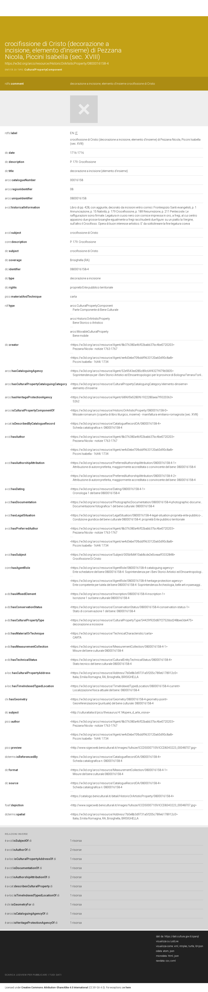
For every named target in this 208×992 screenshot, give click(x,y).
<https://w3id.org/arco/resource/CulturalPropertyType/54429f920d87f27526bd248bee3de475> (131, 622)
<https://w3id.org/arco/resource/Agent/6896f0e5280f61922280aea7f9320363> (121, 399)
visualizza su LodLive (167, 941)
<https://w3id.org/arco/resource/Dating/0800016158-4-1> (107, 491)
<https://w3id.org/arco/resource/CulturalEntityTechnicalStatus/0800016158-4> (121, 661)
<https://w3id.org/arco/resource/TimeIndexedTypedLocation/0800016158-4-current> (125, 688)
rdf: (10, 305)
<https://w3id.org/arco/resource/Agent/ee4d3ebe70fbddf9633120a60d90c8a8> (121, 359)
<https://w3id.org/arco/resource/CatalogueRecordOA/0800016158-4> (115, 425)
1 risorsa (76, 840)
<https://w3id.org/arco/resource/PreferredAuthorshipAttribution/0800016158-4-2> (133, 478)
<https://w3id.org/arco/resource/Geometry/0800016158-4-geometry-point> (119, 701)
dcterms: (21, 756)
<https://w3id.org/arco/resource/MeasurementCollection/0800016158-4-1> (119, 648)
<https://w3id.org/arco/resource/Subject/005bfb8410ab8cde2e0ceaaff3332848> (122, 556)
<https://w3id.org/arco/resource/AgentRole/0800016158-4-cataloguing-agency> (136, 569)
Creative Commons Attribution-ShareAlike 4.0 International (54, 987)
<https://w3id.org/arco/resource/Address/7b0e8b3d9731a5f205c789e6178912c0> (124, 675)
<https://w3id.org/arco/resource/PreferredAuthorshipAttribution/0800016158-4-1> (133, 465)
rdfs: (14, 83)
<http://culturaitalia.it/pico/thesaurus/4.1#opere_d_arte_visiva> (110, 712)
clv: (16, 699)
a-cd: (22, 207)
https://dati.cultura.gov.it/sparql (182, 936)
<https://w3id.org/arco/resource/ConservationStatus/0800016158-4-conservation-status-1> (130, 609)
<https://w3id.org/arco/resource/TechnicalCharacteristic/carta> (111, 635)
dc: (10, 152)
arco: (20, 180)
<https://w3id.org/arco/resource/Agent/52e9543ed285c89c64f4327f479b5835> (136, 373)
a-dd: (20, 594)
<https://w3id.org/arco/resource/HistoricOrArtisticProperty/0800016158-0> (134, 412)
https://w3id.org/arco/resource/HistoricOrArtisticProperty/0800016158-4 (57, 63)
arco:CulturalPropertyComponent (94, 307)
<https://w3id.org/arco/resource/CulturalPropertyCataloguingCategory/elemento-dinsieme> (129, 386)
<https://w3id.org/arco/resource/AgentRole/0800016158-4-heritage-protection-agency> (136, 582)
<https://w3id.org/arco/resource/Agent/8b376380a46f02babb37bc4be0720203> (122, 346)
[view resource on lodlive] (201, 26)
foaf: (14, 805)
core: (16, 241)
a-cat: (30, 423)
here (128, 987)
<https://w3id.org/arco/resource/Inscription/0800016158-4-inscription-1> (117, 596)
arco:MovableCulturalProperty (89, 333)
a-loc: (27, 673)
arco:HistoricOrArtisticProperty (90, 320)
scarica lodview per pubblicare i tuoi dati (33, 975)
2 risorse (75, 849)
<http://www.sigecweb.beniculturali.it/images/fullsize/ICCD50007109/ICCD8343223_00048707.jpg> (133, 747)
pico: (23, 296)
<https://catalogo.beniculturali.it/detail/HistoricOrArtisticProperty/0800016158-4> (122, 796)
